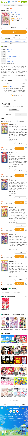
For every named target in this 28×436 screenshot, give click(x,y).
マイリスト (21, 38)
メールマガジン (21, 416)
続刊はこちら (13, 43)
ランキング (14, 404)
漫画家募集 (7, 422)
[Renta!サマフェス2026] (8, 2)
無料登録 (25, 2)
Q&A (16, 414)
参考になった (16, 95)
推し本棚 (8, 38)
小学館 (8, 51)
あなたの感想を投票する (13, 109)
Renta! (2, 292)
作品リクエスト (7, 416)
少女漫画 (18, 14)
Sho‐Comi (9, 58)
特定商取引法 (10, 420)
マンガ (8, 54)
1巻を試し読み (14, 27)
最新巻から (8, 121)
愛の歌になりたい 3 (13, 180)
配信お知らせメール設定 (20, 41)
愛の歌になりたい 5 (13, 234)
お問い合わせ (20, 414)
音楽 (19, 56)
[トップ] (4, 2)
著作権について (17, 420)
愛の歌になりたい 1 (13, 124)
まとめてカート (22, 121)
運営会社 (21, 422)
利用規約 (12, 418)
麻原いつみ (13, 12)
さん (12, 86)
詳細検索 (23, 404)
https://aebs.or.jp (9, 434)
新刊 (5, 404)
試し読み (20, 143)
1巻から (3, 121)
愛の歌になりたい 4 (13, 207)
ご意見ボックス (14, 416)
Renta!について (8, 414)
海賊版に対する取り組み (14, 422)
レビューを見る (13, 100)
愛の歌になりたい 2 (13, 153)
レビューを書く (16, 20)
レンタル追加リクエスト (8, 41)
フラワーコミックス (11, 61)
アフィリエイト (7, 418)
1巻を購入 (14, 32)
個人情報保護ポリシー (20, 418)
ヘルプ (13, 414)
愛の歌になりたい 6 (13, 261)
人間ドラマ (14, 56)
